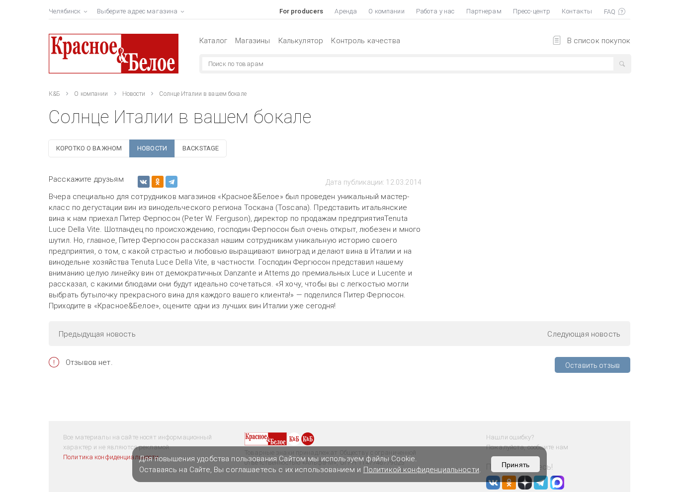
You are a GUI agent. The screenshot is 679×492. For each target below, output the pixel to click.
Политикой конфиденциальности (421, 469)
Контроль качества (365, 40)
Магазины (252, 40)
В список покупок (598, 40)
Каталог (213, 40)
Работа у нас (435, 11)
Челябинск (65, 11)
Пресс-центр (531, 11)
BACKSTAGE (200, 148)
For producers (301, 11)
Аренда (346, 11)
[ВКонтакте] (144, 182)
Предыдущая (97, 334)
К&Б (54, 93)
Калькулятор (301, 40)
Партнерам (484, 11)
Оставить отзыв (592, 365)
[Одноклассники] (158, 182)
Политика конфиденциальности (111, 457)
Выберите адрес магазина (137, 11)
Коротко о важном (89, 148)
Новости (134, 93)
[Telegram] (171, 182)
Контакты (577, 11)
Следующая (583, 334)
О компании (386, 11)
